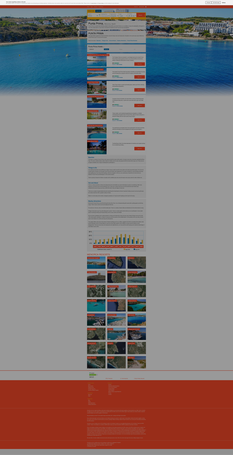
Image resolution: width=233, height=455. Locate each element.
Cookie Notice (93, 3)
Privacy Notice (101, 3)
